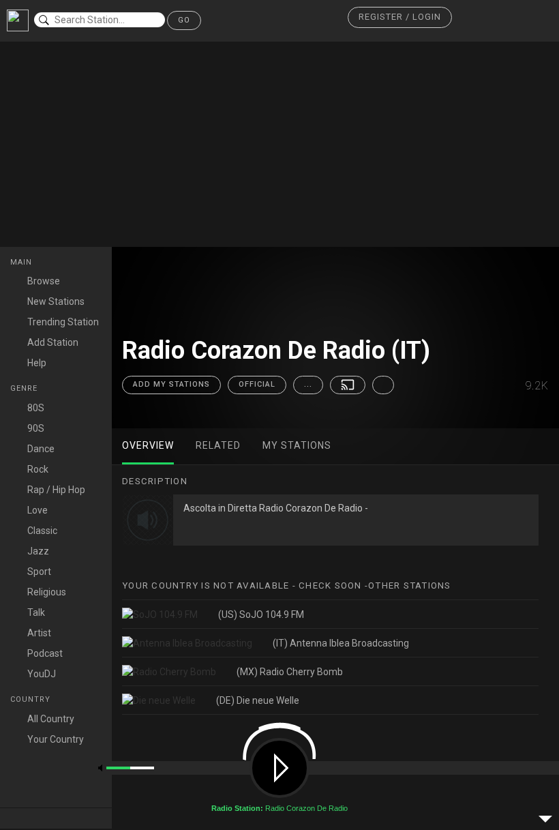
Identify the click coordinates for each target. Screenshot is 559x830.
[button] (400, 17)
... (308, 384)
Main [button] (22, 262)
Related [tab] (218, 445)
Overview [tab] (148, 445)
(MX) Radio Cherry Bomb (290, 671)
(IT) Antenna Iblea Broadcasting (341, 643)
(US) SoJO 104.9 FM (261, 614)
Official (257, 384)
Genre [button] (25, 388)
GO (184, 20)
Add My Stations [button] (171, 384)
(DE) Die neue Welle (257, 700)
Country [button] (31, 699)
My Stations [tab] (296, 445)
